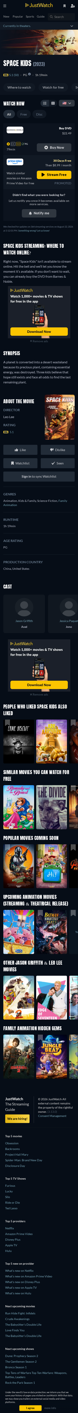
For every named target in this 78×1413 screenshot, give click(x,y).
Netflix (9, 1228)
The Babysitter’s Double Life (23, 1336)
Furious (10, 1185)
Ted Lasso (11, 1208)
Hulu (8, 1251)
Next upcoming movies (20, 1306)
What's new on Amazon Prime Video (28, 1276)
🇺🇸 (64, 103)
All (9, 114)
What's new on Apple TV (21, 1287)
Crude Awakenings (17, 1319)
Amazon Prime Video (19, 1234)
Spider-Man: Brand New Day (23, 1160)
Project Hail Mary (16, 1154)
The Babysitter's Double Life (23, 1324)
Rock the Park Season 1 (20, 1382)
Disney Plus (12, 1239)
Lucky (9, 1191)
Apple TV (11, 1245)
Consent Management (52, 1116)
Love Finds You (15, 1330)
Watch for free (53, 87)
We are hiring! (17, 1118)
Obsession (12, 1143)
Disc (39, 114)
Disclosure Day (15, 1166)
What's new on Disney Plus (22, 1282)
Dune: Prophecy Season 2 (21, 1356)
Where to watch (19, 87)
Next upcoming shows (19, 1349)
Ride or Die (12, 1202)
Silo (7, 1197)
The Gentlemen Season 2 (21, 1361)
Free (23, 114)
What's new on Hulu (18, 1293)
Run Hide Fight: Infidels (20, 1313)
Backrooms (12, 1149)
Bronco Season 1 (16, 1367)
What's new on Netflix (19, 1270)
